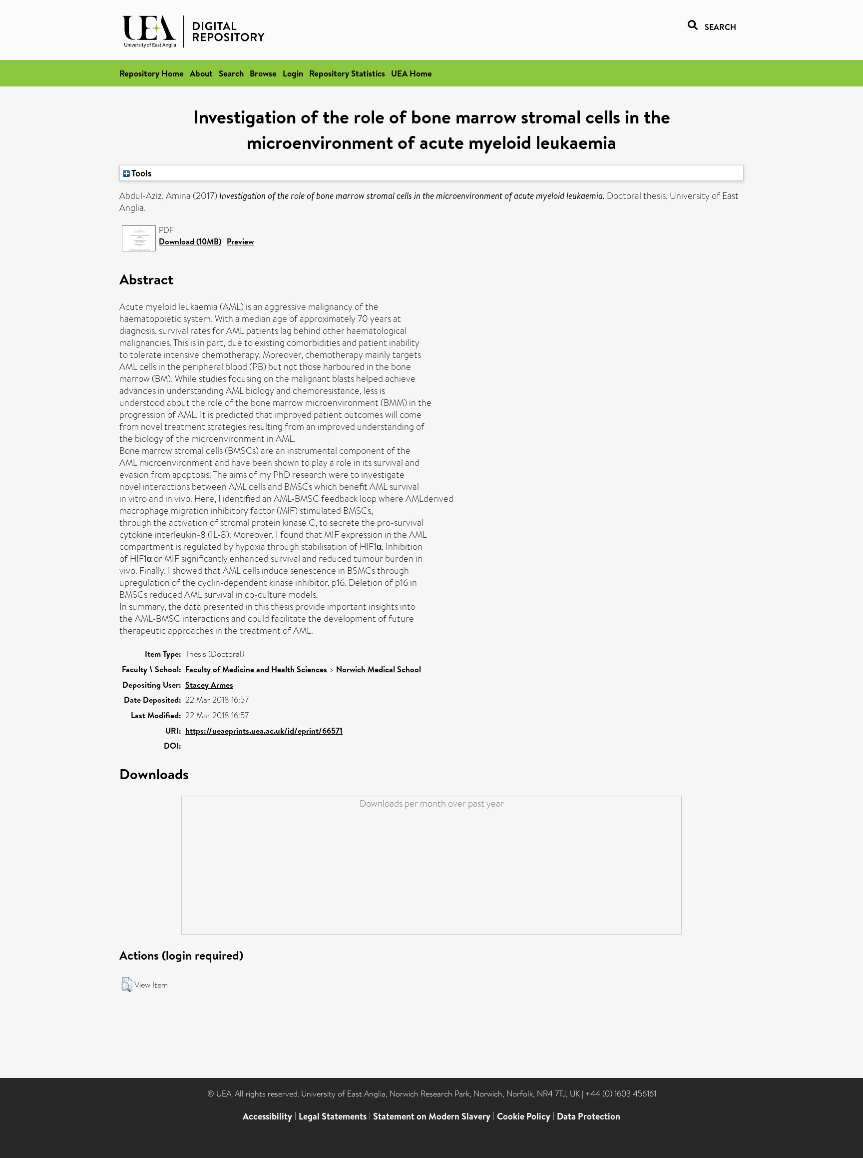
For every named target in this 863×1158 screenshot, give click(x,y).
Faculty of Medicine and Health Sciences (256, 669)
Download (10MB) (190, 241)
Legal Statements (333, 1116)
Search (231, 73)
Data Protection (588, 1116)
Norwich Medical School (378, 669)
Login (293, 73)
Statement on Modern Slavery (431, 1116)
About (201, 73)
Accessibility (267, 1116)
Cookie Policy (523, 1116)
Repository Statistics (347, 73)
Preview (240, 241)
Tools (141, 172)
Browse (263, 73)
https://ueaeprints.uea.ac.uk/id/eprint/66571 (264, 730)
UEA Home (411, 73)
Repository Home (151, 73)
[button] (126, 984)
